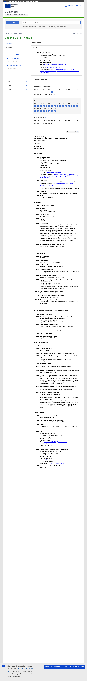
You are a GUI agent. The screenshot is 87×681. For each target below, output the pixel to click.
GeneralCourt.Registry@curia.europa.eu (55, 442)
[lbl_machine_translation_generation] (46, 117)
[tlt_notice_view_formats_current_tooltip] (77, 132)
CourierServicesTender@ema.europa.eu (55, 64)
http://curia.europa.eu (55, 447)
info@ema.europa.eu (50, 460)
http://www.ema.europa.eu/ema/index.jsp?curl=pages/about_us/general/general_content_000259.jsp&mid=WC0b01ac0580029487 (59, 71)
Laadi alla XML (14, 55)
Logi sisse (70, 5)
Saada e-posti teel (15, 65)
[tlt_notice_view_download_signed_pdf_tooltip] (52, 91)
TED (6, 33)
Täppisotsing (42, 26)
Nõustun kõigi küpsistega (52, 666)
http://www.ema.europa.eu (54, 67)
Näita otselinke (14, 58)
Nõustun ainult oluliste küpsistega (73, 666)
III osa (9, 85)
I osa (8, 77)
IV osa (9, 89)
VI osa (9, 94)
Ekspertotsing (51, 26)
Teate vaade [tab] (9, 43)
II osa (8, 81)
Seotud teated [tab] (9, 47)
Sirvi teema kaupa (62, 26)
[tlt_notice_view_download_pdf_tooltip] (35, 106)
